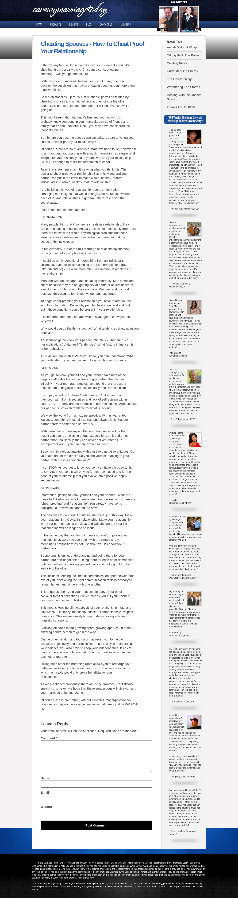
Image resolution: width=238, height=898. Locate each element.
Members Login (180, 863)
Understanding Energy (182, 71)
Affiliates (122, 863)
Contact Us (195, 863)
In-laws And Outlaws (181, 107)
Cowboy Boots (177, 63)
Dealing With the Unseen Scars (184, 97)
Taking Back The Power (183, 55)
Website (47, 807)
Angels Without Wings (182, 47)
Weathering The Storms (183, 87)
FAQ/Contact (73, 863)
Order (62, 863)
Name (45, 778)
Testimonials (160, 863)
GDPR (114, 863)
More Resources (136, 863)
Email (45, 792)
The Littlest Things (180, 79)
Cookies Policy (102, 863)
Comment (49, 738)
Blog (169, 863)
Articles (148, 863)
